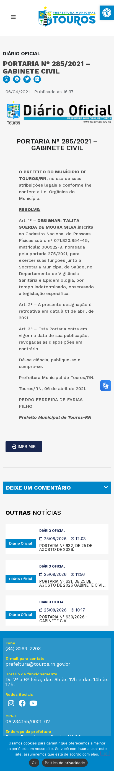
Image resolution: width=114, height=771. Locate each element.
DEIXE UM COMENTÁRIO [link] (38, 487)
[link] (107, 13)
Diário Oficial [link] (52, 530)
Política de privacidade (65, 762)
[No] (105, 753)
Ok (34, 762)
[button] (13, 18)
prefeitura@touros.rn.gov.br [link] (38, 664)
